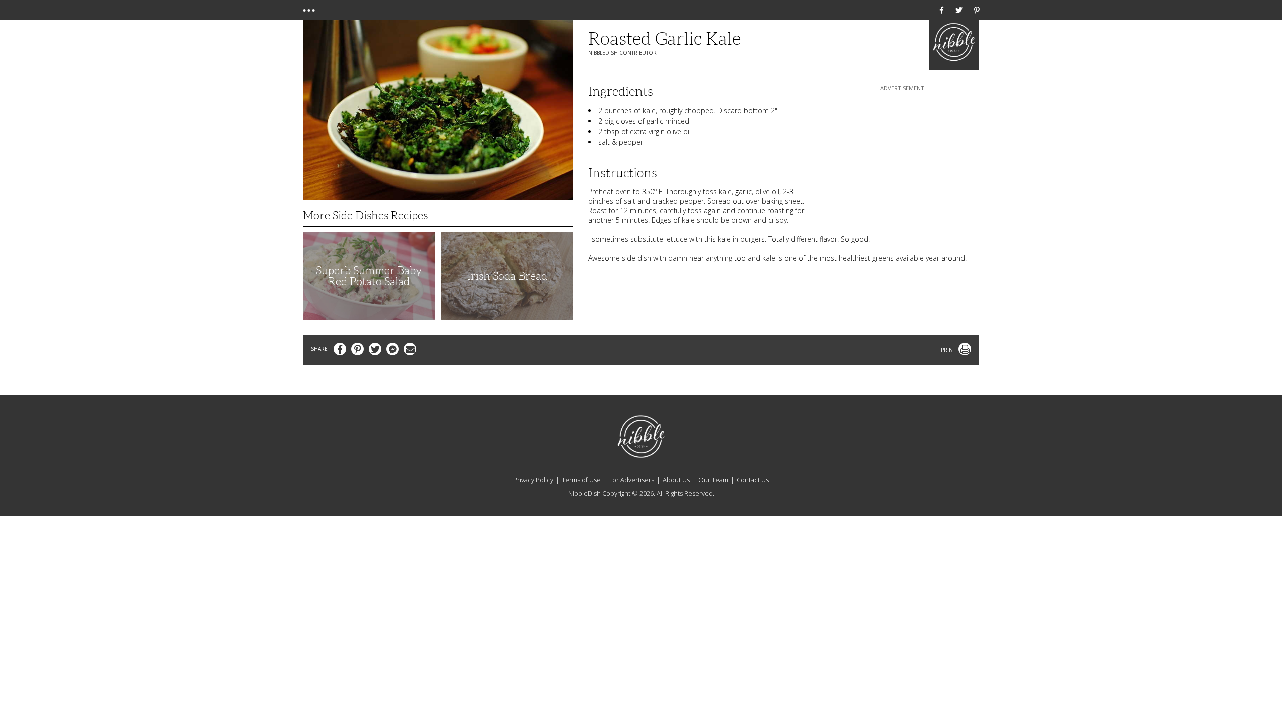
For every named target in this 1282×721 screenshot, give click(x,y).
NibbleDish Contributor (622, 52)
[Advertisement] (902, 155)
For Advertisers (631, 479)
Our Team (713, 479)
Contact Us (753, 479)
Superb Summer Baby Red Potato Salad (369, 276)
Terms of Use (581, 479)
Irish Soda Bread (507, 276)
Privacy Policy (533, 479)
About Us (676, 479)
